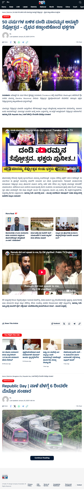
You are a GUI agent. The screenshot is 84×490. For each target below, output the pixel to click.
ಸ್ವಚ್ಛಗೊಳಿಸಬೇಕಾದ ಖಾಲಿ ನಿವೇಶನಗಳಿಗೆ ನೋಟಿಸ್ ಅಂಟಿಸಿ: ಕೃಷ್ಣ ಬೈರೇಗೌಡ (31, 355)
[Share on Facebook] (11, 42)
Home (4, 12)
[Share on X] (15, 42)
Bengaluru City (17, 376)
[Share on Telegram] (23, 42)
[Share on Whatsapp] (19, 42)
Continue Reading (42, 458)
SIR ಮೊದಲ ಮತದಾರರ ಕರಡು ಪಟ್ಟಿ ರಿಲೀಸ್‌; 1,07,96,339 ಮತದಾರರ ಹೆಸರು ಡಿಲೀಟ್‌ (10, 356)
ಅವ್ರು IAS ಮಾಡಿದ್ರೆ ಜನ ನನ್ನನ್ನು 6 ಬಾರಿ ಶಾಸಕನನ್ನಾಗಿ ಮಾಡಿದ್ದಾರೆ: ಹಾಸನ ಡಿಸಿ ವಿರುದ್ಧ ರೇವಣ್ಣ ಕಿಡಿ (52, 357)
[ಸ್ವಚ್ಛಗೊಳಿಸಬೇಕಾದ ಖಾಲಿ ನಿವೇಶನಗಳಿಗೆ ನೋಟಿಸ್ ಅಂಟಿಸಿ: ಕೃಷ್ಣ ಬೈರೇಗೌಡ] (32, 344)
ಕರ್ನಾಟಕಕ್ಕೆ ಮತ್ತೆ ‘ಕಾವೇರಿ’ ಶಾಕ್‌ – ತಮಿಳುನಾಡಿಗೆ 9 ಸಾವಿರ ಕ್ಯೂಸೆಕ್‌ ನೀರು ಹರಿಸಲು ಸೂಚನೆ (41, 236)
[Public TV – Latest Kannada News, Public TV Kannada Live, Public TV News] (5, 477)
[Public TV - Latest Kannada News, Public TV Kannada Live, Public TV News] (42, 2)
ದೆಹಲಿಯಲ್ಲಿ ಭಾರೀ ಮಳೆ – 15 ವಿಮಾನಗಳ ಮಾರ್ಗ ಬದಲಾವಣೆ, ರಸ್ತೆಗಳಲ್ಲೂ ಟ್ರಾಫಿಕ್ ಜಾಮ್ (72, 356)
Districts (9, 12)
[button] (4, 2)
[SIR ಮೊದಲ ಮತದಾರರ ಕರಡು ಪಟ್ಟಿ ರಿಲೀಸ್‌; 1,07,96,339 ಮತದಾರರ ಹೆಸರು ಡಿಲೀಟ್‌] (11, 344)
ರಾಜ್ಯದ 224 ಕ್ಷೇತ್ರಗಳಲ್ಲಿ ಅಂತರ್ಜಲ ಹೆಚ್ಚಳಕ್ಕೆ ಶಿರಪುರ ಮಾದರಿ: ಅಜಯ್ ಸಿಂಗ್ (67, 236)
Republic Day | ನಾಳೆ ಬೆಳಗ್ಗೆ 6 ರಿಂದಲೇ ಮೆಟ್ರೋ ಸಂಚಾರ (31, 114)
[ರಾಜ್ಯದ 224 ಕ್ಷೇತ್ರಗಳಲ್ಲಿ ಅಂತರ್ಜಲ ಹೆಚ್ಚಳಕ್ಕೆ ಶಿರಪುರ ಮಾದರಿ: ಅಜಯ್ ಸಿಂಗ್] (67, 224)
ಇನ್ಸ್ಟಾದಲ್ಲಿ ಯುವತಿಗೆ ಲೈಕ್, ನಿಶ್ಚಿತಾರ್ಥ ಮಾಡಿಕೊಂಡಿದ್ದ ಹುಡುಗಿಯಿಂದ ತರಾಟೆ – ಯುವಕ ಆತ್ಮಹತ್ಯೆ (34, 306)
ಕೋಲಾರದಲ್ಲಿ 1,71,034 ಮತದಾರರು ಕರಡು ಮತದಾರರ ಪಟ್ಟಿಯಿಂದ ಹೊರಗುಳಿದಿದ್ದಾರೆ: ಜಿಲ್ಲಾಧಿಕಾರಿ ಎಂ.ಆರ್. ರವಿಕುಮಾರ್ (17, 237)
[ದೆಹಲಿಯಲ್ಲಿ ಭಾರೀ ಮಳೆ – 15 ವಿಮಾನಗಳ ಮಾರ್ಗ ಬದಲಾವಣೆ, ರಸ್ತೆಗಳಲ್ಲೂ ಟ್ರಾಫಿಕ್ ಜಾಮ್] (73, 344)
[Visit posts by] (5, 35)
